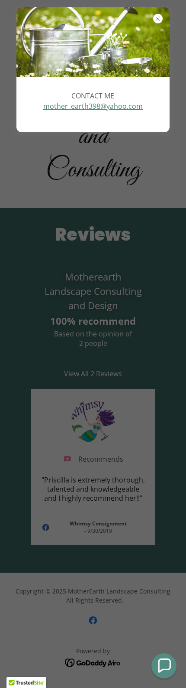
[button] (163, 665)
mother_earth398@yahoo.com (93, 106)
